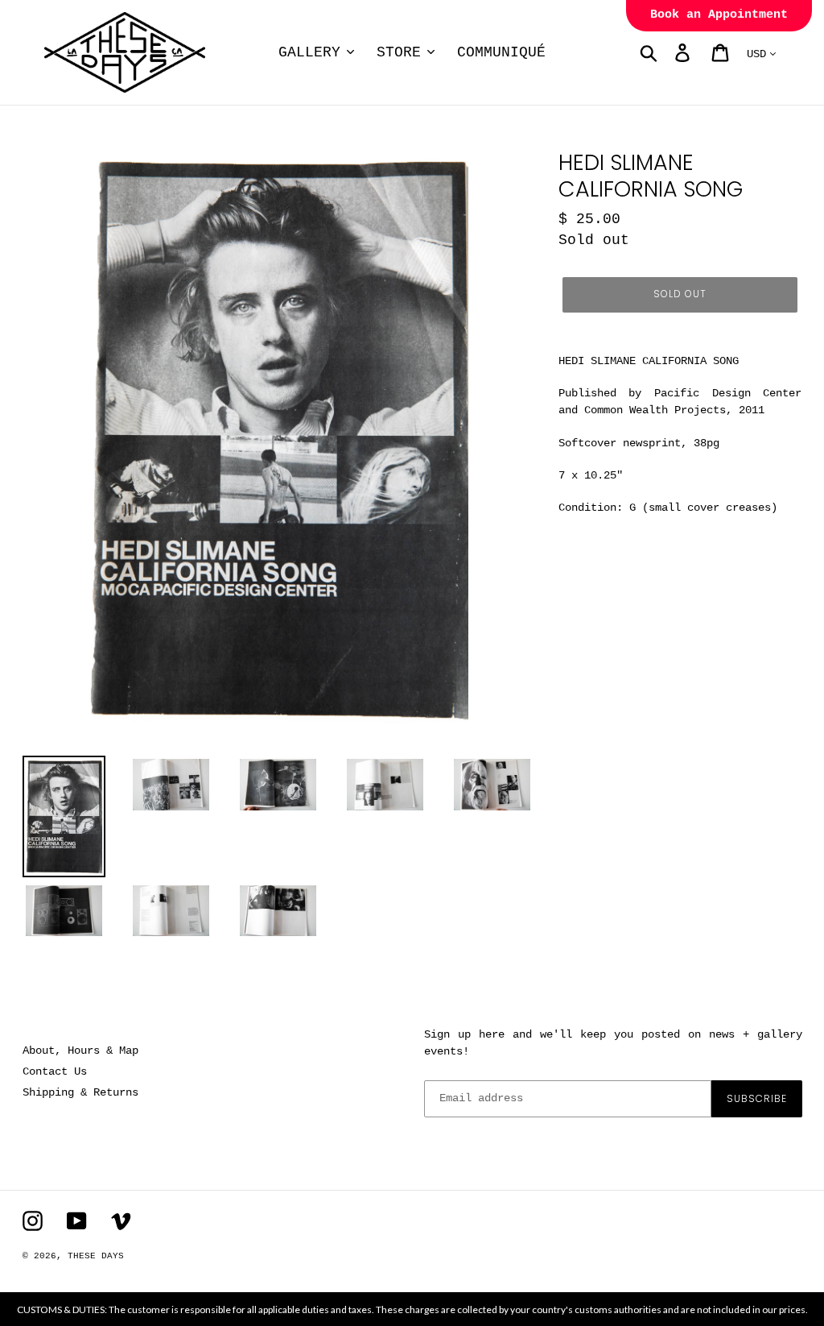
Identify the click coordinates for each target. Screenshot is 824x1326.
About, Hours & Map (80, 1050)
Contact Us (55, 1071)
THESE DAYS (96, 1256)
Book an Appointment (719, 15)
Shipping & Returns (80, 1092)
